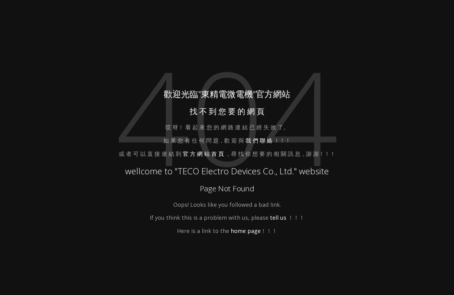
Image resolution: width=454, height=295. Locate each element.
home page (246, 231)
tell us (278, 217)
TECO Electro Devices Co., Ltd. (236, 171)
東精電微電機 (227, 94)
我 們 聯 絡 (259, 140)
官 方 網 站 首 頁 (204, 153)
